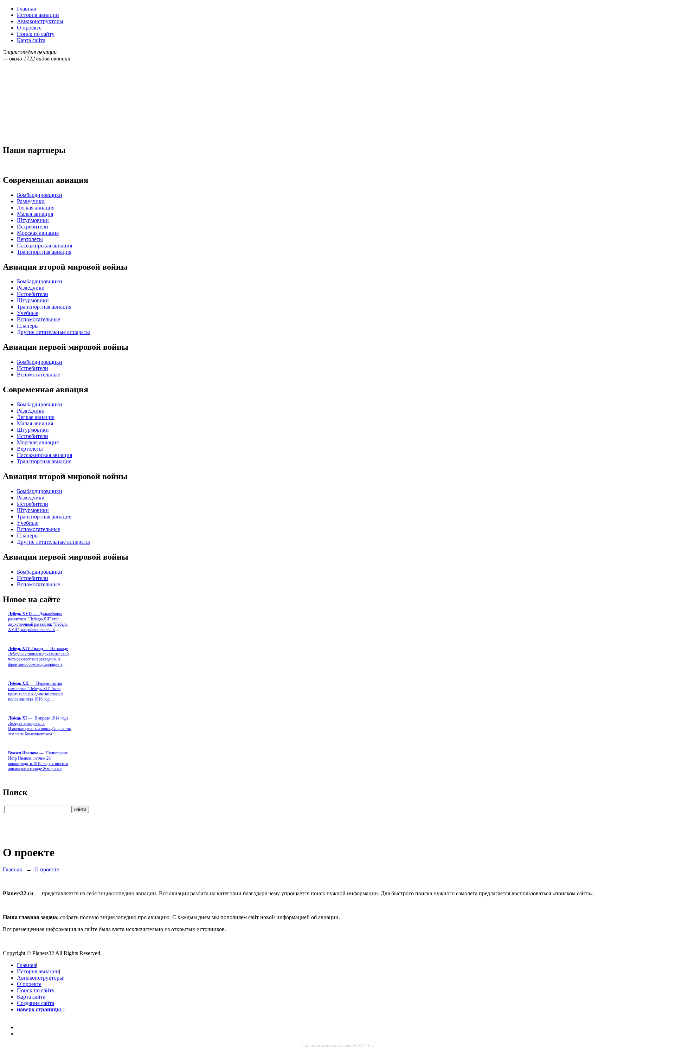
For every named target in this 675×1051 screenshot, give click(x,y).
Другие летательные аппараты (53, 332)
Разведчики (31, 201)
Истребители (32, 227)
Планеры (28, 326)
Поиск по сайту (35, 34)
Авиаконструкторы (40, 21)
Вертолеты (30, 239)
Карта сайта (31, 40)
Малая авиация (35, 214)
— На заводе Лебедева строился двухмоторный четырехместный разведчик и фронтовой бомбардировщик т (38, 656)
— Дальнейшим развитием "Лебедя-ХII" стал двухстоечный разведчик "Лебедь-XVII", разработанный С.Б (38, 621)
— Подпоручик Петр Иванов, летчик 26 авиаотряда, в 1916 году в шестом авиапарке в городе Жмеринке (38, 760)
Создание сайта (35, 1003)
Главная (26, 9)
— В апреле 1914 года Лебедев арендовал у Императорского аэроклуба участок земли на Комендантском (39, 726)
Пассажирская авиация (44, 246)
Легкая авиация (35, 208)
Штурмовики (33, 220)
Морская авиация (38, 233)
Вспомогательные (38, 319)
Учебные (27, 313)
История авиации (38, 15)
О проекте (29, 28)
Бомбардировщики (39, 195)
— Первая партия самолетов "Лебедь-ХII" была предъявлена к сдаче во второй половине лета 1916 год (35, 691)
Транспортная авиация (44, 252)
